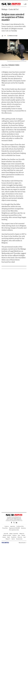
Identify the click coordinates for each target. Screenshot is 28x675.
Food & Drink (13, 537)
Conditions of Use (19, 526)
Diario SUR (6, 533)
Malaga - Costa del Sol (10, 9)
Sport (24, 537)
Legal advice (12, 526)
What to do (20, 537)
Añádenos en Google (13, 35)
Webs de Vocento (22, 542)
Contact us (7, 526)
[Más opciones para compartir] (5, 36)
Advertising (23, 528)
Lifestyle (4, 537)
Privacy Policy (5, 528)
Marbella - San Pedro (7, 535)
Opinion (13, 539)
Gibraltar (23, 535)
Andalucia (14, 535)
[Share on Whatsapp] (2, 36)
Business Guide (19, 539)
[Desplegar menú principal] (25, 4)
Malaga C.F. (8, 539)
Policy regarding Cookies (14, 529)
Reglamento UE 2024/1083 (14, 528)
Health (8, 537)
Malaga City (22, 533)
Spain (19, 535)
